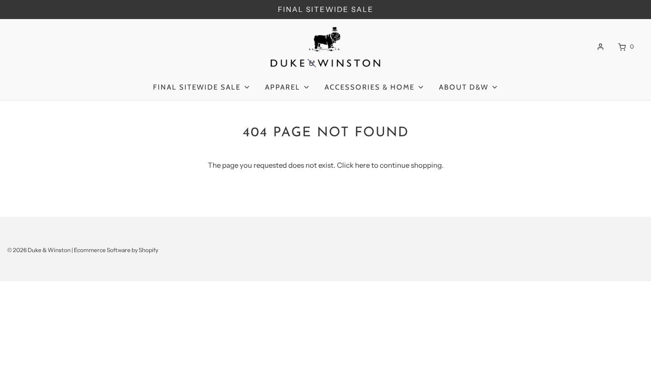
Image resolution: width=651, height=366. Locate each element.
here (362, 165)
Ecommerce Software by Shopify (116, 250)
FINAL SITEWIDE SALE (326, 9)
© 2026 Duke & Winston (39, 250)
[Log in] (600, 47)
